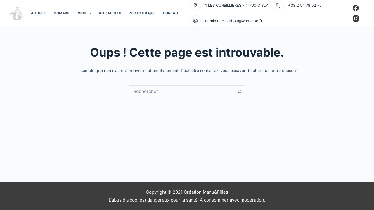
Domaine (62, 13)
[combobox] (181, 91)
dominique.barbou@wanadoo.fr (233, 20)
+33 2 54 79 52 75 (305, 5)
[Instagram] (356, 18)
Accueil (38, 13)
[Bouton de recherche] (239, 91)
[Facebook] (356, 8)
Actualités (110, 13)
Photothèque (142, 13)
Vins (82, 13)
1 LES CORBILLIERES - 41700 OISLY (236, 5)
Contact (171, 13)
